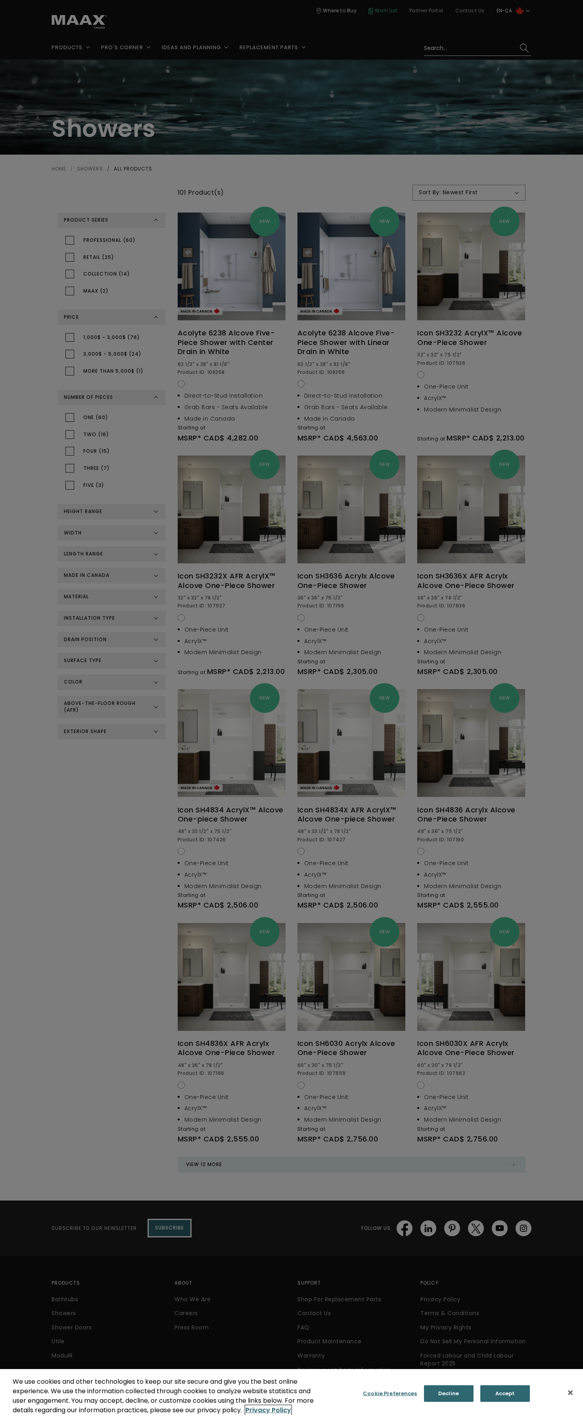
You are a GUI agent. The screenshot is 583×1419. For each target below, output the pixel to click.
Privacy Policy (268, 1410)
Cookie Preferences (390, 1393)
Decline (448, 1393)
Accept (505, 1393)
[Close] (570, 1393)
